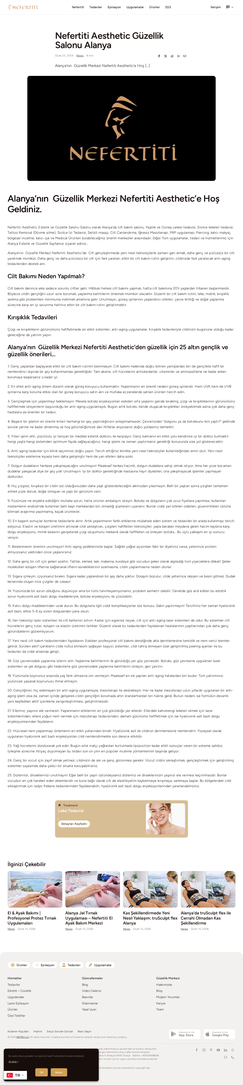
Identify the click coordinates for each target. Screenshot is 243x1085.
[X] (165, 56)
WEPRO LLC (22, 1037)
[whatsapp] (232, 1050)
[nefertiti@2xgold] (23, 6)
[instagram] (204, 1050)
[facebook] (196, 1050)
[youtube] (218, 1050)
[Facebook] (159, 56)
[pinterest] (211, 1050)
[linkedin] (225, 1050)
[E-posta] (184, 56)
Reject (59, 1072)
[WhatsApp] (178, 56)
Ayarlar (13, 1061)
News (80, 55)
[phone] (232, 1057)
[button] (58, 819)
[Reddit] (172, 56)
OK (41, 1072)
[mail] (225, 1057)
